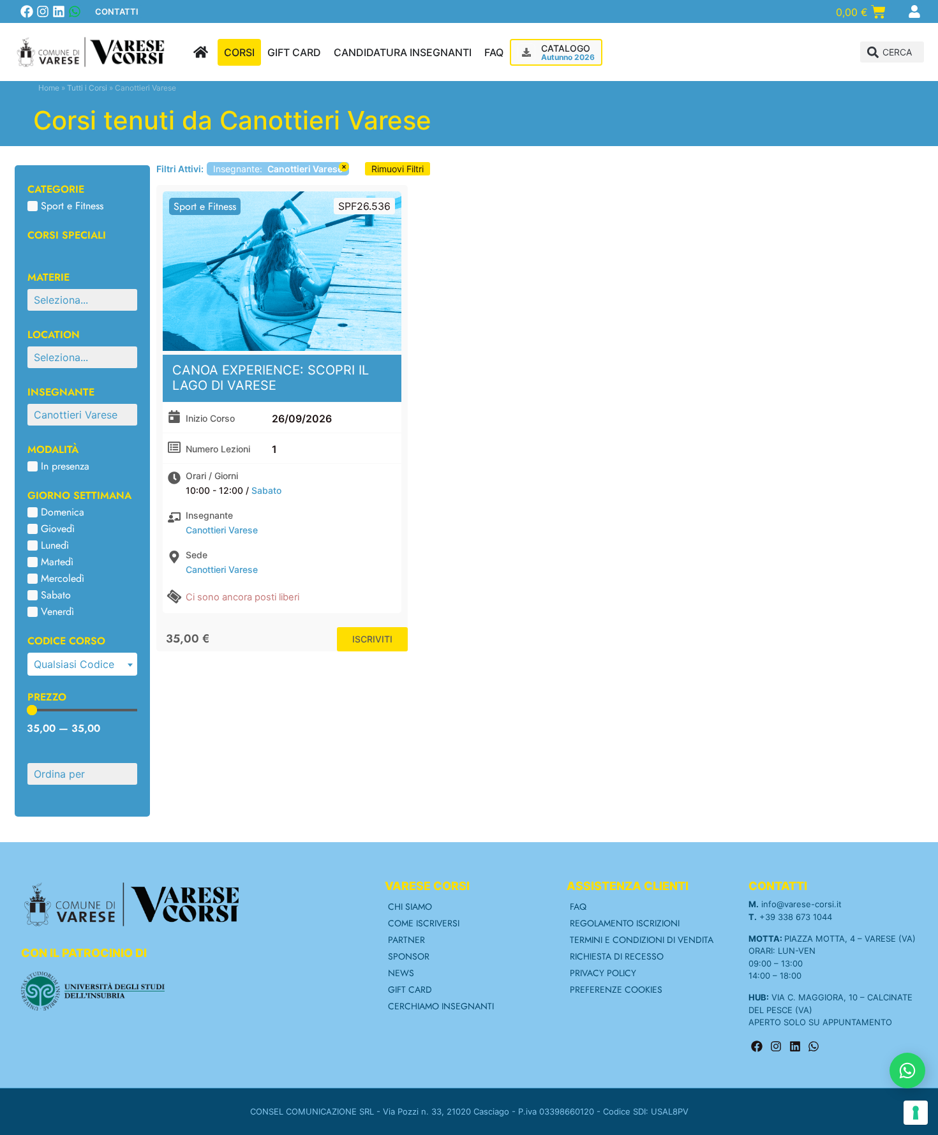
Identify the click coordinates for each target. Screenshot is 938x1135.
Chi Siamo (410, 906)
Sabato (266, 490)
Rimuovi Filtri (397, 168)
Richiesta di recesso (617, 956)
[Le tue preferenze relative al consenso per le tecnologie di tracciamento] (916, 1113)
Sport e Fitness (205, 206)
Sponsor (408, 956)
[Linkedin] (58, 11)
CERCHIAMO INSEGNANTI (441, 1006)
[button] (892, 52)
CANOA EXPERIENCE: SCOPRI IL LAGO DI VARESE (270, 377)
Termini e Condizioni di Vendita (641, 939)
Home (48, 88)
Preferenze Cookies (616, 989)
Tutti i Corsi (87, 88)
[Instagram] (42, 11)
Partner (406, 939)
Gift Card (410, 989)
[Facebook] (26, 11)
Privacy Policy (603, 973)
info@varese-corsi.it (801, 904)
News (401, 973)
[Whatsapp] (74, 11)
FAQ (578, 906)
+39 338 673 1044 (795, 917)
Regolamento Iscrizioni (625, 923)
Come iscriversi (423, 923)
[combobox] (82, 664)
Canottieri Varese (222, 529)
